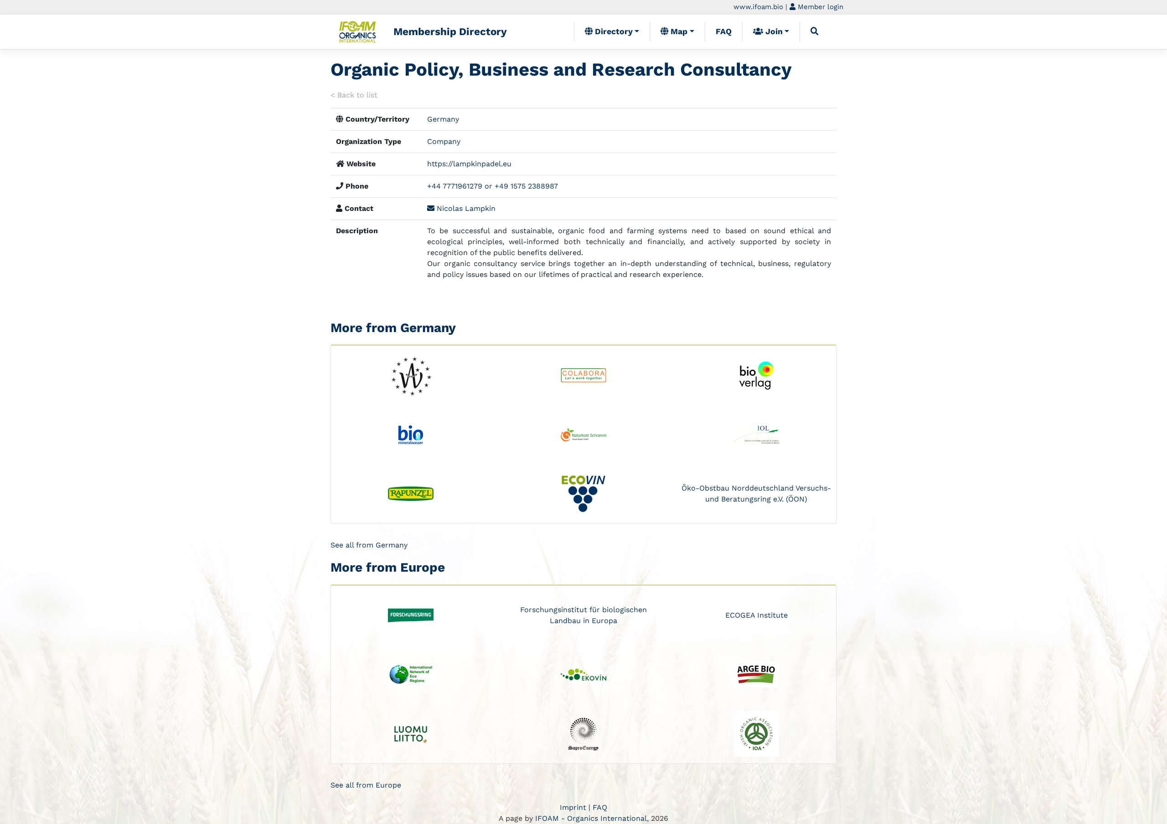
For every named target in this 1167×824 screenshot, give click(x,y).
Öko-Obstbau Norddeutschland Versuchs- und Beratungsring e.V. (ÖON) (756, 493)
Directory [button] (613, 31)
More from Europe (387, 567)
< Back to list (353, 95)
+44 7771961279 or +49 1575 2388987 (492, 186)
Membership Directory (450, 31)
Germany (443, 119)
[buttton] (814, 31)
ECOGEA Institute (756, 615)
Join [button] (773, 31)
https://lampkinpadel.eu (469, 163)
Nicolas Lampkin (465, 208)
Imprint (573, 807)
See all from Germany (369, 545)
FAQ (724, 31)
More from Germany (393, 327)
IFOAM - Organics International (591, 818)
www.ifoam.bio (758, 7)
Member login (819, 7)
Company (443, 141)
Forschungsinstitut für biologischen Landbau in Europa (583, 615)
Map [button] (677, 31)
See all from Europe (365, 785)
